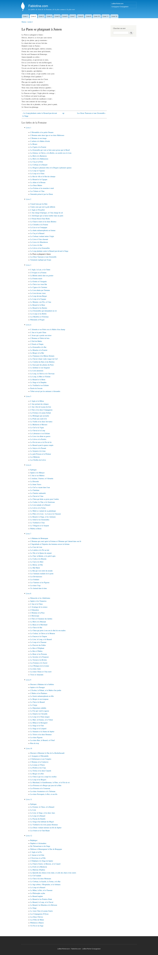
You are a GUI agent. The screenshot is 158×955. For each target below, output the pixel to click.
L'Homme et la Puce (37, 613)
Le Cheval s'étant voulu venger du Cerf (44, 359)
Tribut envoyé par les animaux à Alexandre (45, 391)
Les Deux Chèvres (36, 917)
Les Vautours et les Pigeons (39, 582)
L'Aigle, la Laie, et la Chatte (40, 269)
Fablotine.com (76, 949)
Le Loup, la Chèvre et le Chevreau (42, 373)
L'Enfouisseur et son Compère (40, 759)
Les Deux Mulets (36, 185)
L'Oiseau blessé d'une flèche (40, 218)
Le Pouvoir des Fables (38, 645)
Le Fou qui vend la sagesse (39, 711)
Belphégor (33, 840)
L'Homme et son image (38, 138)
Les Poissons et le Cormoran (40, 788)
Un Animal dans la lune (38, 588)
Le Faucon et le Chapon (38, 636)
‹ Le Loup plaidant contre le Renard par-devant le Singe (39, 114)
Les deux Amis (35, 669)
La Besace (33, 144)
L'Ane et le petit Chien (38, 332)
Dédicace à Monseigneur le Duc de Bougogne (46, 849)
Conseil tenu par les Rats (38, 204)
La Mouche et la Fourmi (38, 350)
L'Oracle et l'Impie (36, 344)
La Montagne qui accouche (39, 416)
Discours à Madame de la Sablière (42, 684)
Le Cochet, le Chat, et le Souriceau (42, 502)
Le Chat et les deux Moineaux (40, 878)
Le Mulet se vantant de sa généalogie (43, 511)
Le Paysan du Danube (37, 819)
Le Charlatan (34, 490)
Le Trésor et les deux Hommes (41, 734)
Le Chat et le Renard (37, 702)
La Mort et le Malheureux (39, 159)
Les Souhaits (34, 579)
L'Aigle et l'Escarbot (37, 210)
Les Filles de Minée (37, 920)
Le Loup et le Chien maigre (40, 717)
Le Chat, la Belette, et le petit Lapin (42, 556)
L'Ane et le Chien (36, 604)
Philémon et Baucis (37, 922)
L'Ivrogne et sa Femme (38, 272)
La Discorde (34, 481)
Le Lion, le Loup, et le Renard (41, 639)
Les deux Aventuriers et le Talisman (42, 791)
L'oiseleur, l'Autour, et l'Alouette (41, 478)
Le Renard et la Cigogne (38, 179)
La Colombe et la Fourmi (39, 224)
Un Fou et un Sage (36, 925)
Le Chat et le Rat (36, 627)
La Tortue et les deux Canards (40, 770)
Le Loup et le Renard (37, 816)
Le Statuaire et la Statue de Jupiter (42, 731)
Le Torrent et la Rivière (38, 660)
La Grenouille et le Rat (38, 347)
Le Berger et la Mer (37, 353)
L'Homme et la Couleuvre (39, 762)
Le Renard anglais (36, 896)
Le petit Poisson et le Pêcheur (40, 454)
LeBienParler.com (117, 3)
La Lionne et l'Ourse (37, 765)
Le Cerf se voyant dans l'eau (40, 487)
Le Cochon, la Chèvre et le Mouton (42, 633)
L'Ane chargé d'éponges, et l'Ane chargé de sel (46, 212)
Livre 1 (25, 16)
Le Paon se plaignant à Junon (40, 254)
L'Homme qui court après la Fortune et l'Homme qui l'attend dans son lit (55, 541)
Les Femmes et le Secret (38, 663)
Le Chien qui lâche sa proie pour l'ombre (44, 499)
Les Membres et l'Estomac (39, 316)
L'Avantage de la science (38, 607)
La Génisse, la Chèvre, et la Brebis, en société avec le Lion (50, 153)
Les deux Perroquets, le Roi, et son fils (43, 794)
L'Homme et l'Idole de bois (39, 338)
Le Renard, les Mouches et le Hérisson (43, 905)
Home (24, 22)
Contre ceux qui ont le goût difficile (42, 207)
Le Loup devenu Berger (38, 296)
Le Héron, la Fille (36, 565)
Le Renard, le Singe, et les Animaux (43, 517)
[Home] (23, 6)
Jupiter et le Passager (37, 687)
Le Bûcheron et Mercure (38, 424)
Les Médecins (35, 457)
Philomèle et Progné (37, 319)
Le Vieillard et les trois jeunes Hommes (44, 824)
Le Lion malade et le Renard (40, 505)
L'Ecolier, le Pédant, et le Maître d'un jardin (45, 690)
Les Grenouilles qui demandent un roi (43, 311)
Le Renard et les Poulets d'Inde (41, 899)
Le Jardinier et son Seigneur (40, 367)
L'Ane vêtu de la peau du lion (40, 407)
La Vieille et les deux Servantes (41, 421)
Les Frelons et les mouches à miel (42, 188)
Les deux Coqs (35, 585)
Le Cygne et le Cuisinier (38, 287)
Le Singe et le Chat (37, 725)
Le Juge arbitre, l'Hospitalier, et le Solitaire (45, 884)
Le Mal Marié (35, 568)
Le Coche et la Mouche (38, 559)
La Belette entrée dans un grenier (41, 275)
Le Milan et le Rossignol (38, 723)
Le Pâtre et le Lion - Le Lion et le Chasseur (45, 514)
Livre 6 (64, 16)
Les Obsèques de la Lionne (39, 666)
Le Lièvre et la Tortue (38, 508)
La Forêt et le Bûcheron (38, 867)
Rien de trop (34, 743)
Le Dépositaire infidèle (38, 708)
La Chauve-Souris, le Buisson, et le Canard (45, 864)
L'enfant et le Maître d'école (40, 141)
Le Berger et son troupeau (39, 699)
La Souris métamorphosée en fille (42, 696)
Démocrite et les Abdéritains (40, 598)
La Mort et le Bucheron (38, 156)
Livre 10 (97, 16)
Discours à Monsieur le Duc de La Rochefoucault (47, 753)
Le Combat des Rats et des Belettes (42, 362)
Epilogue (33, 469)
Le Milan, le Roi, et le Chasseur (41, 890)
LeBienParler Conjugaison (91, 949)
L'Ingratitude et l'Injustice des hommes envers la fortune (49, 544)
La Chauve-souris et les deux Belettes (43, 221)
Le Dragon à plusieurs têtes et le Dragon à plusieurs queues (50, 167)
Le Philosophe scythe (37, 893)
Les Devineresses (36, 576)
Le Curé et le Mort (36, 562)
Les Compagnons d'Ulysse (39, 914)
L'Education (34, 610)
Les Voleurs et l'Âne (37, 191)
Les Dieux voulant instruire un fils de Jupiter (45, 827)
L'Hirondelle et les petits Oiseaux (41, 132)
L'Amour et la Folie (37, 855)
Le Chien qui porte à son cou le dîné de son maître (48, 630)
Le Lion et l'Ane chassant (39, 239)
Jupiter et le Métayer (37, 472)
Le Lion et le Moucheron (39, 242)
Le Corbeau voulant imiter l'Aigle (42, 236)
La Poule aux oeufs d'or (38, 419)
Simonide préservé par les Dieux (41, 194)
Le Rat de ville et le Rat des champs (42, 176)
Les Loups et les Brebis (38, 314)
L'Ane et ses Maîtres (37, 475)
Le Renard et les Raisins (38, 308)
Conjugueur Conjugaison (119, 6)
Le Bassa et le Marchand (38, 624)
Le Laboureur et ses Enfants (40, 433)
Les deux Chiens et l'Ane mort (40, 671)
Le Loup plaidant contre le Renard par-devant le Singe (49, 251)
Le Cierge (33, 705)
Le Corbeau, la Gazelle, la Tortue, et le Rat (45, 881)
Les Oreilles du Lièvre (38, 460)
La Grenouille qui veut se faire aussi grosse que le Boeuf (50, 150)
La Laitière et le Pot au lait (39, 550)
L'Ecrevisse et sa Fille (38, 858)
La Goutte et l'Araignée (38, 281)
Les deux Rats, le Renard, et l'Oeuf (42, 740)
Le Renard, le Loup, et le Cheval (41, 902)
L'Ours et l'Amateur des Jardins (41, 618)
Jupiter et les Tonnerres (38, 601)
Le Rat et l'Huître (36, 651)
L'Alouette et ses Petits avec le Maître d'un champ (47, 329)
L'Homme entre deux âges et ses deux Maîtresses (47, 135)
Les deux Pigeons (36, 737)
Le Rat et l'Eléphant (37, 648)
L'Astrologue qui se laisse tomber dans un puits (46, 215)
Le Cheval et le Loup (37, 430)
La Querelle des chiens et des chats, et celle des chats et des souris (53, 873)
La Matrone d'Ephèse (37, 870)
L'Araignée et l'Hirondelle (39, 756)
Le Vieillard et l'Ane (37, 522)
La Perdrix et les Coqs (38, 768)
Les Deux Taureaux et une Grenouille (43, 257)
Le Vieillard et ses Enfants (39, 385)
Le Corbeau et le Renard (38, 164)
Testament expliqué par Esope (40, 260)
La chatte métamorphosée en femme (42, 230)
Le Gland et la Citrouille (38, 714)
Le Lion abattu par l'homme (40, 290)
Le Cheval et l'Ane (36, 496)
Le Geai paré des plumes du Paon (42, 365)
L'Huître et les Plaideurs (38, 693)
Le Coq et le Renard (37, 233)
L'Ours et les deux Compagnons (41, 410)
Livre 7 (72, 16)
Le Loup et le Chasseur (38, 642)
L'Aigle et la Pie (36, 852)
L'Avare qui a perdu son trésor (40, 335)
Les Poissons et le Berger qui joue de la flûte (45, 785)
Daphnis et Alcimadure (38, 843)
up (63, 113)
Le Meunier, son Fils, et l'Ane (40, 302)
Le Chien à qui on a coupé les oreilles (43, 776)
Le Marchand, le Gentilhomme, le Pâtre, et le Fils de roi (50, 782)
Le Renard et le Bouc (37, 305)
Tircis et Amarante (36, 674)
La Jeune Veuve (35, 484)
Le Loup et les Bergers (38, 779)
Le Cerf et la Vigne (37, 427)
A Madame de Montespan (39, 538)
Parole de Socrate (36, 388)
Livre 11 (105, 16)
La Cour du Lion (36, 547)
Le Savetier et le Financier (39, 657)
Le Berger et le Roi (37, 773)
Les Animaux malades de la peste (41, 573)
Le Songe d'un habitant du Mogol (42, 821)
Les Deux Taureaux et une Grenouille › (91, 113)
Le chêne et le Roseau (37, 182)
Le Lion (33, 810)
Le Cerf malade (35, 875)
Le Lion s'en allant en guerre (40, 436)
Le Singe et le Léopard (38, 728)
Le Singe (33, 908)
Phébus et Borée (35, 528)
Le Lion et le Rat (36, 245)
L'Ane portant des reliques (39, 404)
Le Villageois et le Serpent (39, 525)
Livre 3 (41, 16)
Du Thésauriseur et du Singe (40, 846)
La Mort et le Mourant (38, 621)
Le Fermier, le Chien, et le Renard (42, 807)
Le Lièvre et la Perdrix (38, 439)
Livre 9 (88, 16)
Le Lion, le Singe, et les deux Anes (42, 813)
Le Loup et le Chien (37, 173)
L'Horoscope (34, 616)
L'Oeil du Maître (36, 341)
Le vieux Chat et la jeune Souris (41, 911)
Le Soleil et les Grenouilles (39, 519)
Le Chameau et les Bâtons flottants (42, 356)
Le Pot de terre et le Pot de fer (41, 442)
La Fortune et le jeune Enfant (40, 413)
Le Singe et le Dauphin (38, 382)
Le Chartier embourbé (38, 493)
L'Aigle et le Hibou (37, 401)
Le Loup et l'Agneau (37, 170)
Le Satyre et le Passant (38, 448)
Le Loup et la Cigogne (38, 299)
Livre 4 (49, 16)
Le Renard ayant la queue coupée (41, 445)
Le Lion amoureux (36, 370)
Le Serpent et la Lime (38, 451)
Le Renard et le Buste (37, 379)
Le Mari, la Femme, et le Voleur (41, 720)
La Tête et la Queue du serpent (41, 553)
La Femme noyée (36, 278)
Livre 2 (33, 16)
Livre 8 (80, 16)
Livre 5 (57, 16)
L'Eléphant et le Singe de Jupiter (41, 861)
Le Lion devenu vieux (38, 293)
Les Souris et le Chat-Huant (40, 830)
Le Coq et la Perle (36, 162)
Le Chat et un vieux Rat (38, 284)
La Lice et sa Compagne (38, 227)
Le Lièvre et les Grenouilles (40, 248)
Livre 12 (114, 16)
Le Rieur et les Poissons (38, 654)
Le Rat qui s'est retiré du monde (41, 571)
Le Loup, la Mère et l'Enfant (40, 376)
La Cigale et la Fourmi (38, 147)
